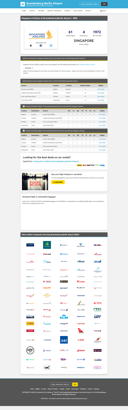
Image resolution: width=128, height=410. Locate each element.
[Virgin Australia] (30, 367)
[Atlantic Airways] (47, 269)
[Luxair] (47, 323)
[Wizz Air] (98, 367)
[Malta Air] (81, 323)
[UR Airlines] (98, 359)
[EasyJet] (47, 287)
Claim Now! (58, 182)
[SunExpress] (47, 350)
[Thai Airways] (98, 350)
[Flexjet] (98, 295)
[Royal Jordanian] (30, 340)
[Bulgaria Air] (98, 276)
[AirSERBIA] (64, 261)
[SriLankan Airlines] (98, 339)
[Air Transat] (47, 261)
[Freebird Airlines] (30, 303)
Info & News (78, 10)
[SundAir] (30, 350)
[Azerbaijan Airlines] (98, 269)
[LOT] (98, 316)
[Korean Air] (81, 316)
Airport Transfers (54, 10)
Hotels (88, 10)
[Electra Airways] (98, 287)
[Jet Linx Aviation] (30, 316)
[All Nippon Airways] (98, 261)
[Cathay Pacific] (30, 281)
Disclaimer (83, 389)
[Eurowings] (64, 295)
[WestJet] (81, 367)
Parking (67, 10)
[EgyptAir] (64, 288)
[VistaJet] (47, 367)
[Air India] (98, 254)
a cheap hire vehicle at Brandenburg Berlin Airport (56, 161)
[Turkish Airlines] (47, 359)
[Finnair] (81, 295)
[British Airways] (64, 276)
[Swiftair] (64, 350)
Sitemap (96, 389)
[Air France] (81, 253)
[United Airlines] (81, 359)
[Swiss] (81, 350)
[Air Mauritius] (30, 261)
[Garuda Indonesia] (47, 303)
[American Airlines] (30, 269)
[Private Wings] (64, 331)
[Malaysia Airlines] (64, 323)
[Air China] (47, 254)
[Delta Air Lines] (30, 288)
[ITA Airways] (98, 309)
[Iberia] (47, 310)
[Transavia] (30, 359)
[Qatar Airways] (98, 330)
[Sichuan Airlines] (81, 339)
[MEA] (98, 323)
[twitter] (51, 45)
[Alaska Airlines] (81, 261)
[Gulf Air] (81, 303)
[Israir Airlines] (81, 310)
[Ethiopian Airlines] (30, 295)
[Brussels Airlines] (81, 276)
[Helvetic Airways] (30, 310)
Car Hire (41, 10)
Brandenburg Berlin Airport (44, 4)
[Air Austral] (81, 245)
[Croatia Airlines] (98, 281)
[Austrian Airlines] (64, 269)
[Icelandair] (64, 309)
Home (24, 10)
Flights (32, 10)
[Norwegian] (30, 330)
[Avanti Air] (81, 269)
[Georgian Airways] (64, 303)
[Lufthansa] (30, 323)
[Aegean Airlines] (30, 245)
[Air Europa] (64, 254)
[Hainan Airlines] (98, 303)
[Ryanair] (47, 340)
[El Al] (81, 288)
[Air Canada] (30, 254)
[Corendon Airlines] (81, 281)
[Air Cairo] (98, 245)
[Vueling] (64, 367)
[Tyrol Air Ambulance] (64, 359)
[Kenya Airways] (47, 316)
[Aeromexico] (64, 245)
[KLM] (64, 316)
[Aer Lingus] (47, 245)
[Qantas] (81, 330)
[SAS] (64, 339)
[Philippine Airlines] (47, 331)
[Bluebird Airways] (47, 276)
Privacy (90, 389)
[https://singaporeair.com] (31, 45)
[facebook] (41, 45)
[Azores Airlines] (30, 276)
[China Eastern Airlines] (47, 281)
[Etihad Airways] (47, 295)
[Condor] (64, 281)
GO (104, 4)
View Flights (100, 89)
